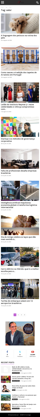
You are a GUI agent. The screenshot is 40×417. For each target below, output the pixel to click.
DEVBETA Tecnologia (25, 415)
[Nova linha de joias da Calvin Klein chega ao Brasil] (6, 388)
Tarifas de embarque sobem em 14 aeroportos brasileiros (17, 302)
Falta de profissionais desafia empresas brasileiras (19, 172)
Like (7, 351)
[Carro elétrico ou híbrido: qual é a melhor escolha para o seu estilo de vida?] (20, 257)
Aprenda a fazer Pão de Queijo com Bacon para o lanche (24, 405)
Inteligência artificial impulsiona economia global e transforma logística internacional (19, 205)
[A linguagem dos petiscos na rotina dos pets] (20, 24)
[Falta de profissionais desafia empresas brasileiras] (20, 159)
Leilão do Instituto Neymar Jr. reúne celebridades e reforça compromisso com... (17, 106)
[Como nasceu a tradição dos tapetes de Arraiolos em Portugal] (20, 58)
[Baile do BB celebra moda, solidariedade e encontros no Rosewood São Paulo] (6, 369)
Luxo (14, 390)
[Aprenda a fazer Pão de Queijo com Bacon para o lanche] (6, 407)
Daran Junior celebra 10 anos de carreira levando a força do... (23, 377)
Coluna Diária (16, 373)
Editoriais (15, 399)
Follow (20, 351)
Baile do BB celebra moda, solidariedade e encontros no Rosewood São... (22, 368)
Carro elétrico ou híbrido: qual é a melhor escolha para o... (20, 270)
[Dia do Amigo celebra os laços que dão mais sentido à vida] (20, 225)
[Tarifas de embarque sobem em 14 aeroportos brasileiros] (20, 289)
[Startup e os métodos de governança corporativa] (20, 127)
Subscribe (33, 351)
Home (2, 7)
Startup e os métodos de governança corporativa (18, 140)
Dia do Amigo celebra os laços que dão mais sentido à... (18, 238)
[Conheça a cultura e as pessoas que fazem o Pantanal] (6, 397)
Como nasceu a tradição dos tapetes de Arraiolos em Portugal (19, 73)
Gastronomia (16, 408)
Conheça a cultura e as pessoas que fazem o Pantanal (24, 396)
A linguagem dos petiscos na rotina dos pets (19, 36)
